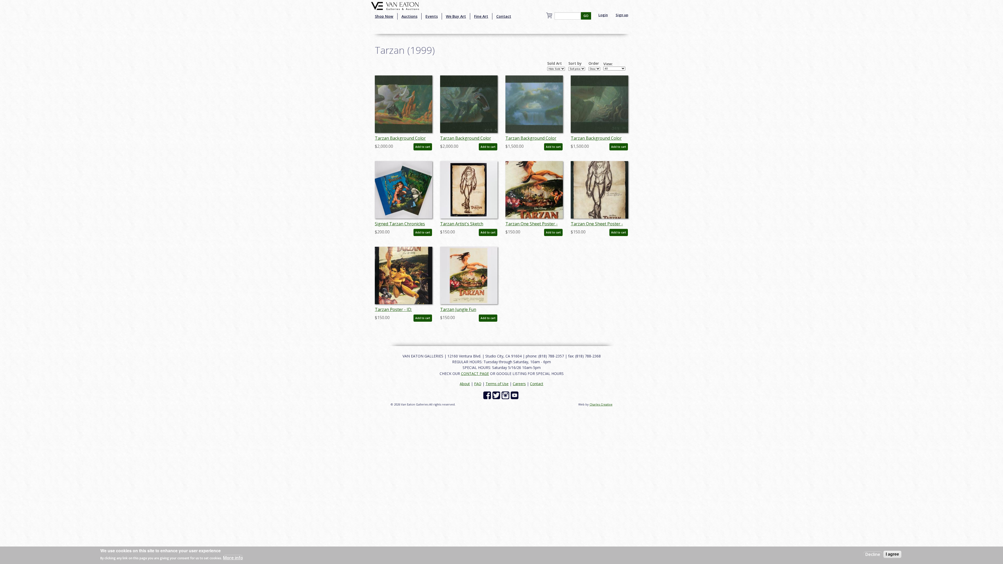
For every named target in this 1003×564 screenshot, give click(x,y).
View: (608, 64)
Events (431, 16)
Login (603, 15)
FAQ (477, 383)
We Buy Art (456, 16)
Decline (872, 554)
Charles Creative (601, 404)
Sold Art (554, 63)
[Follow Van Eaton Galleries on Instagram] (506, 394)
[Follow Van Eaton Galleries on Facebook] (487, 394)
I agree (892, 554)
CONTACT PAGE (475, 373)
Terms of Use (497, 383)
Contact (503, 16)
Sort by (575, 63)
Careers (519, 383)
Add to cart (422, 147)
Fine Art (481, 16)
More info (233, 558)
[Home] (395, 5)
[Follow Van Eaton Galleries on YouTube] (515, 394)
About (465, 383)
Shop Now (384, 16)
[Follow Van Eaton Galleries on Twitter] (496, 394)
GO (586, 16)
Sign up (622, 15)
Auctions (409, 16)
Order (593, 63)
